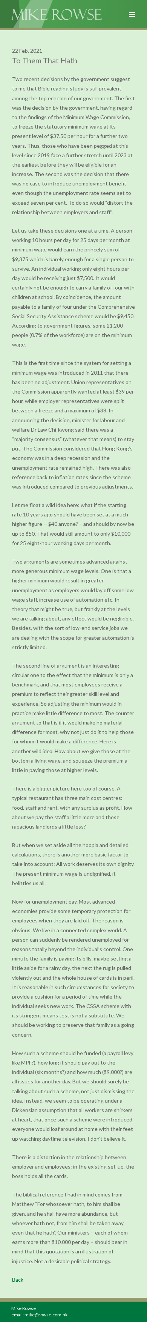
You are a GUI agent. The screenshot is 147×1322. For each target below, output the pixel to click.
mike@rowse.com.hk (45, 1314)
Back (17, 1279)
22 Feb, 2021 (27, 50)
